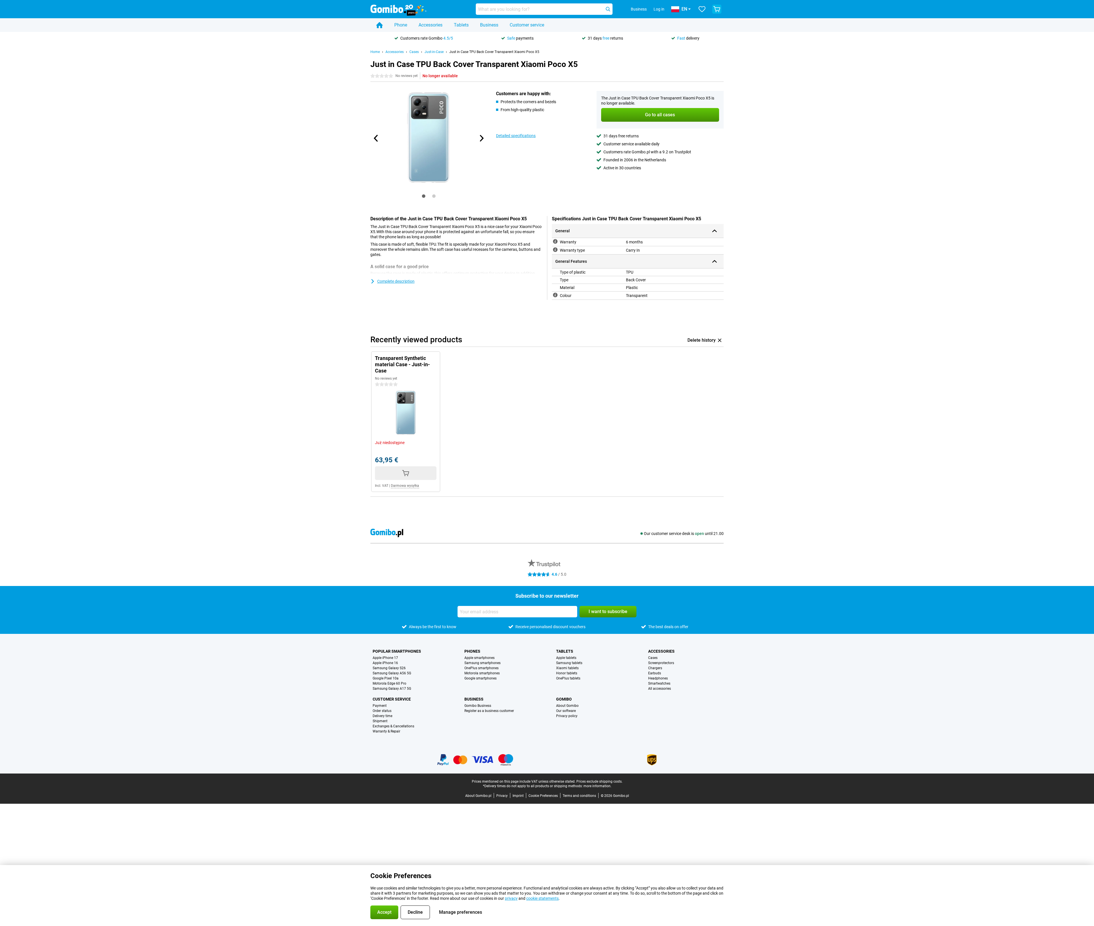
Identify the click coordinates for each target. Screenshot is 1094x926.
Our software (566, 711)
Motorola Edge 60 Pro (389, 683)
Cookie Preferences (543, 796)
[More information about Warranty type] (555, 249)
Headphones (658, 678)
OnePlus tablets (568, 678)
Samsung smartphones (482, 663)
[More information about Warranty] (555, 241)
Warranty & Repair (386, 731)
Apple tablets (566, 658)
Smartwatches (659, 683)
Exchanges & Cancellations (393, 726)
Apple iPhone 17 (385, 658)
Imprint (518, 796)
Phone (400, 25)
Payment (380, 706)
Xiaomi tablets (567, 668)
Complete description (396, 281)
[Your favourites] (702, 9)
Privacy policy (566, 716)
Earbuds (654, 673)
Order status (382, 711)
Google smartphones (480, 678)
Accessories (430, 25)
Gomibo (564, 699)
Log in (659, 9)
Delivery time (382, 716)
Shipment (380, 721)
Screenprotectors (661, 663)
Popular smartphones (397, 651)
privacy (511, 898)
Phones (472, 651)
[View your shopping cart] (717, 9)
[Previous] (376, 138)
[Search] (608, 9)
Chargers (655, 668)
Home (375, 52)
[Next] (481, 138)
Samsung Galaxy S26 (389, 668)
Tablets (461, 25)
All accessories (659, 689)
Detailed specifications (516, 135)
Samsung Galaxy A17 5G (392, 689)
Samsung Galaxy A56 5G (392, 673)
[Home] (379, 25)
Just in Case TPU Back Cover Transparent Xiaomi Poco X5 (494, 52)
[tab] (423, 196)
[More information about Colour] (555, 295)
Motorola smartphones (482, 673)
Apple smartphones (479, 658)
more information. (597, 786)
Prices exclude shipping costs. (599, 781)
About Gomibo (567, 706)
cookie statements (542, 898)
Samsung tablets (569, 663)
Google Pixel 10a (386, 678)
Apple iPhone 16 (385, 663)
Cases (414, 52)
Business (489, 25)
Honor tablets (566, 673)
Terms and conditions (579, 796)
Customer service (527, 25)
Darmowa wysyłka (405, 486)
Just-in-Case (434, 52)
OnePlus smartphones (481, 668)
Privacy (502, 796)
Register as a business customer (489, 711)
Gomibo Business (477, 706)
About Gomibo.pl (478, 796)
